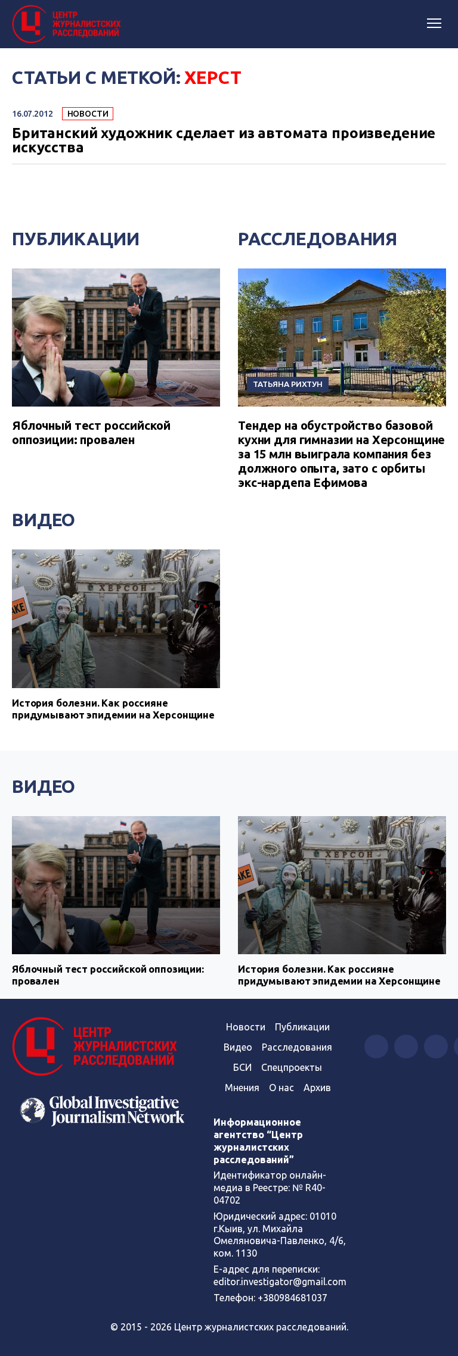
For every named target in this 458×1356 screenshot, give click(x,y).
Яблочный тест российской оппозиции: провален (91, 432)
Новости (88, 113)
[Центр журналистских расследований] (68, 24)
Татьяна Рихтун (288, 384)
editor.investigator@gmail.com (279, 1281)
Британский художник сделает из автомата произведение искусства (223, 140)
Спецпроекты (291, 1067)
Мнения (242, 1087)
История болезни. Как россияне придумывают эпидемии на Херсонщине (113, 708)
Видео (43, 520)
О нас (281, 1087)
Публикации (76, 239)
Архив (317, 1087)
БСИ (242, 1067)
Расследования (317, 239)
